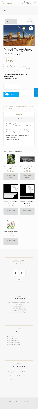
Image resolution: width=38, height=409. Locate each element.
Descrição (19, 114)
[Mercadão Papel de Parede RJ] (7, 3)
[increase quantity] (31, 92)
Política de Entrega (12, 338)
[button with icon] (15, 273)
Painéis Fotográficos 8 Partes (18, 106)
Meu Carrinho (11, 336)
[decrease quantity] (22, 92)
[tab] (19, 114)
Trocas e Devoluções (13, 340)
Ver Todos (30, 21)
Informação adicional (19, 119)
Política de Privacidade (13, 344)
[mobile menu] (35, 3)
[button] (31, 28)
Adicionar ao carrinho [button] (11, 176)
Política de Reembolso (13, 342)
